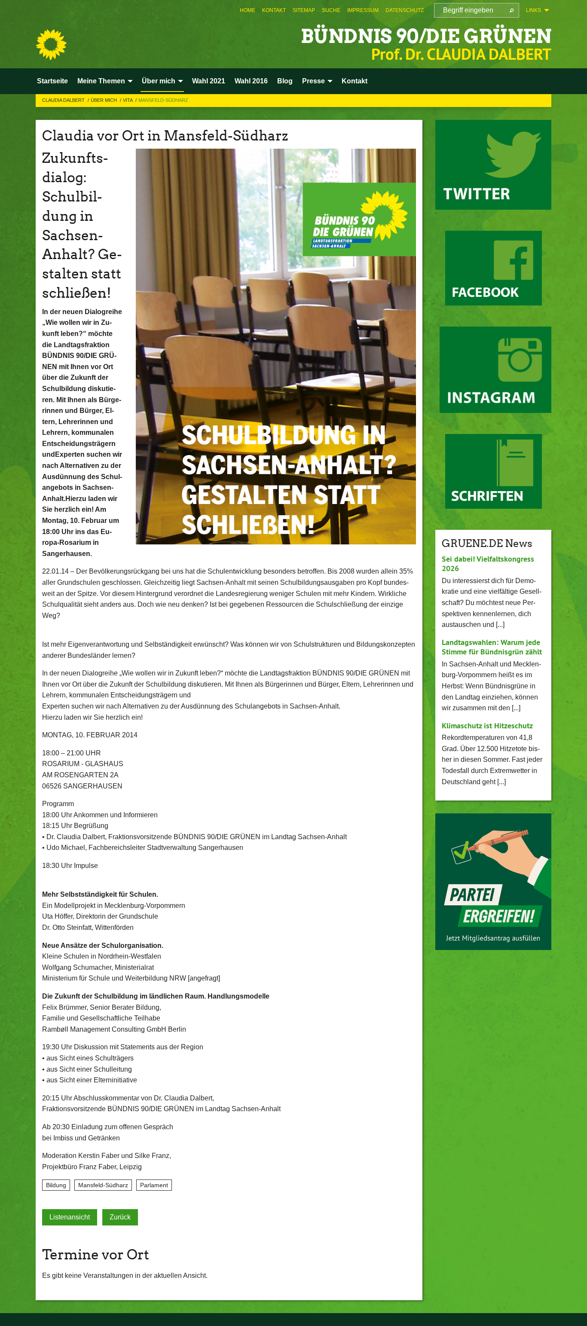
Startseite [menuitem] (52, 81)
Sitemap (304, 10)
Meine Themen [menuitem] (101, 81)
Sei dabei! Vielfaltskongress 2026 (488, 564)
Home (247, 10)
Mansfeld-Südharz (163, 100)
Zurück (120, 1217)
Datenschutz (404, 10)
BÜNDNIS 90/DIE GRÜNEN (426, 36)
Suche (331, 10)
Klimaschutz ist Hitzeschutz (487, 725)
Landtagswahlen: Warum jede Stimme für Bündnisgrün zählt (492, 647)
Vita (128, 100)
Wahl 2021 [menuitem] (208, 81)
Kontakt (274, 10)
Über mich (104, 100)
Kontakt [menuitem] (354, 81)
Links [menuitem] (533, 10)
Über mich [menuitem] (158, 81)
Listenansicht (69, 1217)
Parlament (154, 1185)
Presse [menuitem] (313, 81)
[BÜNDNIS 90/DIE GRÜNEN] (51, 44)
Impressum (363, 10)
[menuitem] (247, 10)
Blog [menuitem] (285, 81)
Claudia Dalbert (64, 100)
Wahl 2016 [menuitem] (251, 81)
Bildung (56, 1185)
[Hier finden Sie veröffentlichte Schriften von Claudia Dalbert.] (493, 471)
